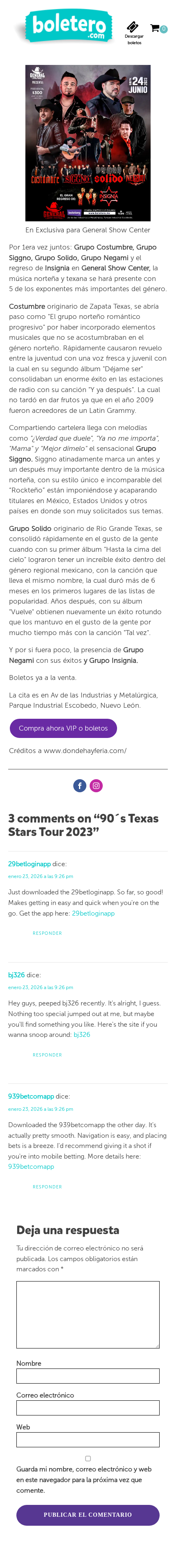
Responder (47, 933)
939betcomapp (31, 1096)
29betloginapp (29, 864)
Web (23, 1427)
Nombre (28, 1363)
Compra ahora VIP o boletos (63, 728)
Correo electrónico (45, 1395)
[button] (134, 33)
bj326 (16, 975)
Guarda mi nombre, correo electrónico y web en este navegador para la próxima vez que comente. (83, 1479)
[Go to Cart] (159, 29)
